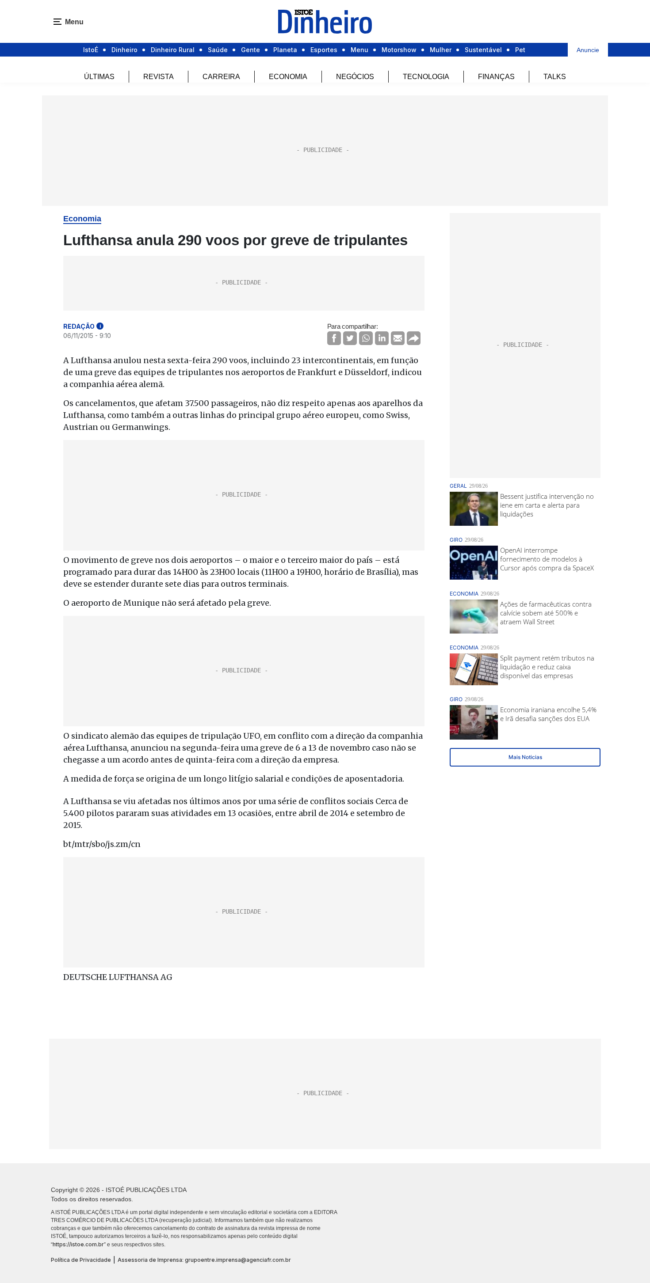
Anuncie (588, 49)
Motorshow (399, 49)
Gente (250, 49)
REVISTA (158, 76)
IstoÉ (90, 49)
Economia (288, 76)
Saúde (218, 49)
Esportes (323, 49)
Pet (520, 49)
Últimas (99, 76)
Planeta (285, 49)
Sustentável (483, 49)
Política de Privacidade (81, 1259)
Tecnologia (426, 76)
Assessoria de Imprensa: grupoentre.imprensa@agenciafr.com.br (204, 1259)
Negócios (355, 76)
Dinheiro (124, 49)
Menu (359, 49)
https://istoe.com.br (78, 1244)
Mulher (440, 49)
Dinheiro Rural (173, 49)
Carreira (221, 76)
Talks (554, 76)
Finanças (496, 76)
